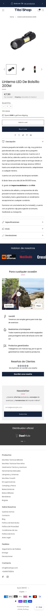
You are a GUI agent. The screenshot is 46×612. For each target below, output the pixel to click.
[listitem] (23, 3)
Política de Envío (8, 534)
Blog (3, 519)
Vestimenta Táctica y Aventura (14, 467)
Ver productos (29, 4)
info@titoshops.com (10, 568)
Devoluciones (7, 556)
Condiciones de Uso (9, 530)
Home (12, 17)
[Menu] (3, 10)
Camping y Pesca (9, 485)
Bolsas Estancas (8, 489)
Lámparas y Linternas (10, 474)
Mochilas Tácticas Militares (12, 460)
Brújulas (5, 500)
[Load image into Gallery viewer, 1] (11, 69)
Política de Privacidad (10, 526)
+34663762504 (8, 571)
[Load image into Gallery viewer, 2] (23, 69)
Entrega (5, 553)
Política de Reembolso (10, 523)
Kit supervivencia (8, 482)
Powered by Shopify (23, 607)
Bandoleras (6, 497)
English (21, 592)
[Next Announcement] (42, 3)
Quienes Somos (8, 512)
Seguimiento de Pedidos (11, 549)
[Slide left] (4, 69)
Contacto (6, 515)
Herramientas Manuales (11, 471)
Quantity (6, 103)
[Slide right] (41, 69)
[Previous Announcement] (3, 3)
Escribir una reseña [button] (23, 374)
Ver (22, 441)
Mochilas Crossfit (8, 478)
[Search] (43, 10)
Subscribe (23, 414)
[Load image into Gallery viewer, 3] (35, 69)
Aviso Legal (6, 537)
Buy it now (23, 129)
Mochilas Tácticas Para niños (13, 463)
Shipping (18, 97)
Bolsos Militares (8, 493)
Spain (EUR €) (22, 588)
